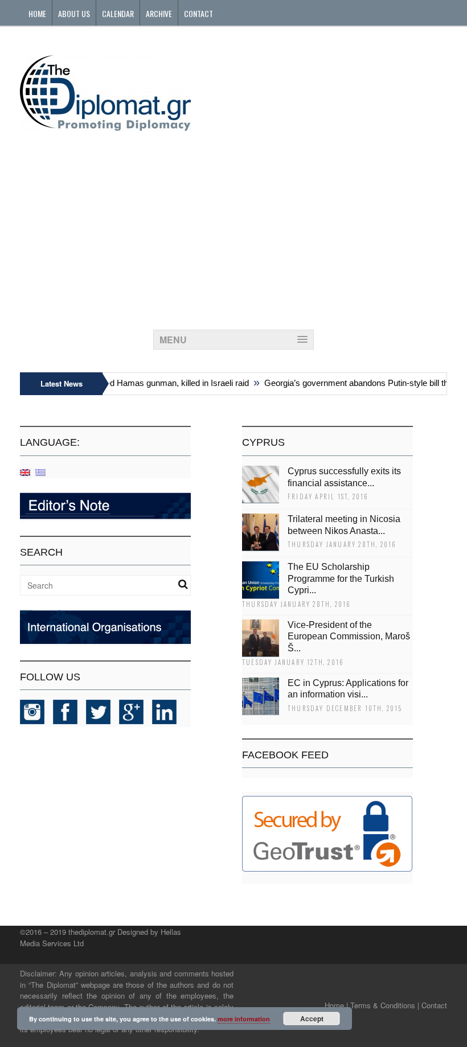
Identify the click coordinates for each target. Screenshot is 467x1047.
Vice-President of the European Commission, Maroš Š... (349, 637)
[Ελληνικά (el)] (40, 472)
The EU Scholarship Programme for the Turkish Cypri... (341, 579)
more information (244, 1019)
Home (37, 13)
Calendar (118, 13)
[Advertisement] (233, 227)
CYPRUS (263, 442)
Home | (336, 1005)
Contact (198, 13)
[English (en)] (25, 472)
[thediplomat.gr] (105, 125)
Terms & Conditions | (384, 1005)
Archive (159, 13)
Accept (311, 1018)
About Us (74, 13)
